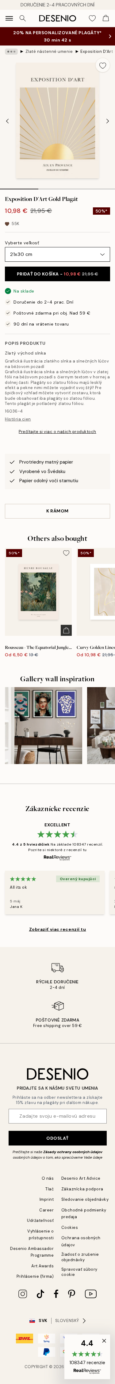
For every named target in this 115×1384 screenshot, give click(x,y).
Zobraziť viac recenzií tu (57, 929)
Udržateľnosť (40, 1220)
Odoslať (57, 1138)
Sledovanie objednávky (85, 1199)
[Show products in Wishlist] (92, 18)
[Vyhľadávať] (22, 18)
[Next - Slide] (108, 121)
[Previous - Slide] (7, 121)
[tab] (19, 186)
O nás (48, 1178)
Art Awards (42, 1266)
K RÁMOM (57, 511)
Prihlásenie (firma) (35, 1276)
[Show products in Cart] (106, 18)
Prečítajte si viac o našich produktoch (57, 431)
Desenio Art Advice (81, 1178)
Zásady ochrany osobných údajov (72, 1151)
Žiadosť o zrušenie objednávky (80, 1257)
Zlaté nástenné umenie (49, 51)
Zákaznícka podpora (82, 1189)
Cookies (69, 1227)
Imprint (47, 1199)
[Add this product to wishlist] (102, 65)
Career (46, 1210)
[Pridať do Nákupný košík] (66, 630)
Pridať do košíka (57, 274)
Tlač (49, 1189)
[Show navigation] (9, 18)
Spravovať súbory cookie (79, 1272)
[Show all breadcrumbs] (11, 52)
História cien (18, 419)
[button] (87, 1357)
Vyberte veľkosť (22, 243)
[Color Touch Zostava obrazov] (43, 725)
